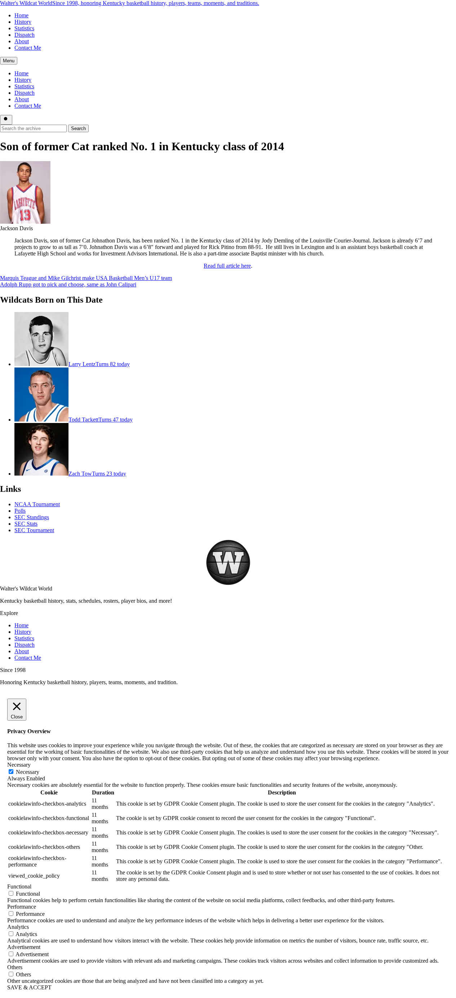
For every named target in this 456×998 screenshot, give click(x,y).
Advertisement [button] (23, 947)
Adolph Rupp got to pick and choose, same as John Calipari (68, 284)
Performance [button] (21, 907)
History (22, 22)
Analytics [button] (18, 927)
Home (21, 15)
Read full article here (227, 266)
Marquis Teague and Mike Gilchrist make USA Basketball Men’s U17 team (86, 278)
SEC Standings (31, 517)
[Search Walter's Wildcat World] (6, 120)
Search (78, 128)
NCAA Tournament (37, 504)
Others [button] (14, 967)
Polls (20, 511)
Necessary (27, 772)
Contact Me (27, 48)
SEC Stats (25, 524)
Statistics (24, 28)
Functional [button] (19, 886)
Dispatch (24, 35)
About (21, 41)
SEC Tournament (34, 530)
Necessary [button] (19, 765)
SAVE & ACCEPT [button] (29, 987)
